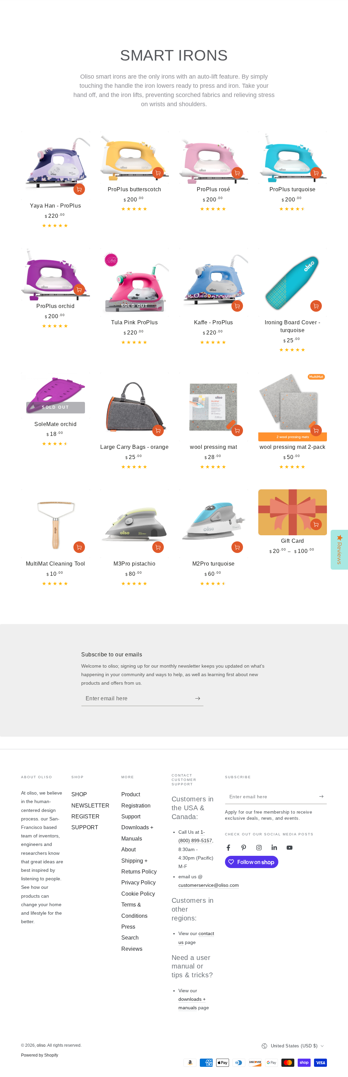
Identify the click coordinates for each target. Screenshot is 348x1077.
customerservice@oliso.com (208, 885)
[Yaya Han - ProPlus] (55, 165)
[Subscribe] (199, 698)
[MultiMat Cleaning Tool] (55, 523)
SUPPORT (84, 827)
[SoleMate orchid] (55, 396)
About (128, 849)
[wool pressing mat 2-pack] (292, 407)
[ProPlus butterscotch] (134, 157)
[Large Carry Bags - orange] (134, 407)
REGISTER (85, 816)
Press (128, 927)
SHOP (79, 794)
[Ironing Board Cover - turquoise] (292, 282)
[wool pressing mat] (213, 407)
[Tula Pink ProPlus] (134, 282)
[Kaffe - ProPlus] (213, 282)
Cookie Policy (138, 894)
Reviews (131, 949)
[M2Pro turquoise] (213, 523)
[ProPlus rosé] (213, 157)
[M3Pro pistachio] (134, 523)
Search (130, 938)
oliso (41, 1045)
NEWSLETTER (90, 806)
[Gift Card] (292, 512)
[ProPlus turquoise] (292, 157)
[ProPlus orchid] (55, 274)
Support (130, 816)
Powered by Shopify (39, 1055)
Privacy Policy (138, 882)
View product (316, 524)
